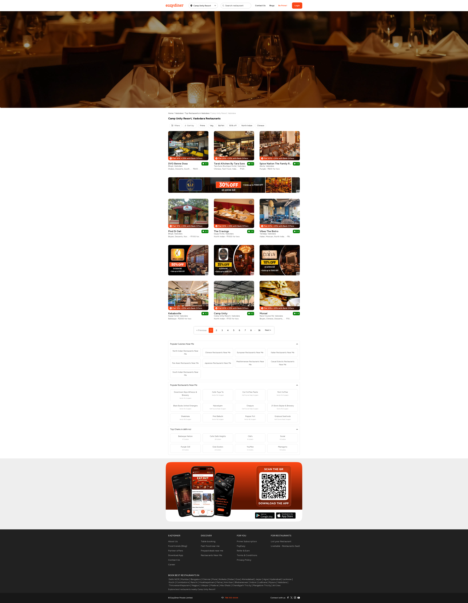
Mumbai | (185, 579)
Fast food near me (210, 546)
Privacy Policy (244, 560)
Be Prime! (282, 5)
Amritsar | (229, 582)
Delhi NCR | (174, 579)
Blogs (271, 5)
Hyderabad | (276, 579)
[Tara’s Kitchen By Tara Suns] (234, 151)
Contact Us (260, 5)
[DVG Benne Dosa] (188, 151)
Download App (175, 555)
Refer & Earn (243, 550)
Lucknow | (288, 579)
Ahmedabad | (248, 579)
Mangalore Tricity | (262, 585)
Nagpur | (196, 585)
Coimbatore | (183, 582)
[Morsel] (280, 301)
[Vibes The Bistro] (280, 219)
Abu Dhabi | (226, 585)
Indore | (254, 582)
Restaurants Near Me (211, 555)
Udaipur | (205, 585)
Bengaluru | (196, 579)
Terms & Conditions (247, 555)
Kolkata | (223, 579)
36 (259, 330)
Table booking (208, 541)
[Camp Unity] (234, 301)
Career (171, 564)
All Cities (276, 585)
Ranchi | (195, 582)
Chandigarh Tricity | (242, 585)
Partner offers (175, 550)
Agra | (266, 579)
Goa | (238, 579)
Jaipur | (259, 579)
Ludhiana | (263, 582)
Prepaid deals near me (212, 550)
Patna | (220, 582)
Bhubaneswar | (242, 582)
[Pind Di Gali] (188, 219)
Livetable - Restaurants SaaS (285, 546)
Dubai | (231, 579)
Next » (268, 330)
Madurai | (214, 585)
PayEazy (241, 546)
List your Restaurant (281, 541)
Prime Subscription (247, 541)
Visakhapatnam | (207, 582)
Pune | (215, 579)
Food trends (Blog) (177, 546)
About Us (173, 541)
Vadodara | (283, 582)
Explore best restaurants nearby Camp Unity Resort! (192, 589)
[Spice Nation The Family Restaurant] (280, 151)
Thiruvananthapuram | (180, 585)
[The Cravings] (234, 219)
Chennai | (207, 579)
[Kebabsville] (188, 301)
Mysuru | (273, 582)
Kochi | (172, 582)
